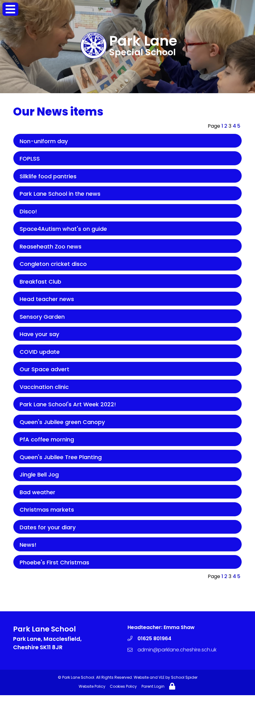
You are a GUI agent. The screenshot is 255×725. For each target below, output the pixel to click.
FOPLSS (30, 158)
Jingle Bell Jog (39, 474)
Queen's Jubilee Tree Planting (61, 457)
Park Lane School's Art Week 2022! (68, 404)
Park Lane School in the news (60, 194)
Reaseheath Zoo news (50, 246)
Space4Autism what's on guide (63, 229)
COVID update (40, 352)
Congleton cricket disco (53, 264)
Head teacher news (47, 299)
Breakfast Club (40, 281)
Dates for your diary (48, 527)
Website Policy (92, 686)
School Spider (184, 677)
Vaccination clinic (44, 387)
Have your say (39, 334)
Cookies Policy (123, 686)
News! (28, 545)
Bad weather (37, 492)
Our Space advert (44, 369)
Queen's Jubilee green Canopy (62, 422)
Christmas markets (47, 509)
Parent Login (153, 686)
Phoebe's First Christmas (54, 562)
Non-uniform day (44, 141)
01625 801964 (154, 638)
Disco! (28, 211)
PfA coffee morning (47, 439)
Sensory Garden (42, 317)
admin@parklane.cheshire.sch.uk (176, 649)
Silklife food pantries (48, 176)
